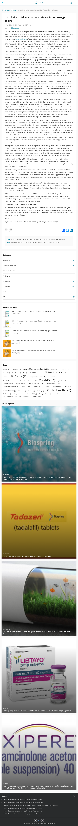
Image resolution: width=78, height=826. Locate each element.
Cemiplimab (33, 376)
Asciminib (6, 373)
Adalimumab (55, 369)
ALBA (4, 292)
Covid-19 (47, 380)
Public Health (14, 28)
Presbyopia (40, 391)
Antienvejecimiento (9, 266)
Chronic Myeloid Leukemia (47, 376)
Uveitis (18, 396)
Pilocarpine (22, 391)
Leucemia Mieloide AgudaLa (11, 386)
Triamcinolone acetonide (61, 394)
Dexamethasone (8, 383)
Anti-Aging (6, 281)
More (75, 796)
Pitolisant (31, 391)
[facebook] (35, 820)
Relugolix (17, 394)
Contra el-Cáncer (9, 271)
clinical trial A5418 (21, 39)
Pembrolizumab (9, 391)
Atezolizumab (16, 373)
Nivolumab (57, 386)
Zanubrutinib (37, 396)
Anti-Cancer (7, 276)
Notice (67, 386)
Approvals (6, 286)
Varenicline (26, 396)
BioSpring (19, 376)
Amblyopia (65, 369)
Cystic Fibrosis (62, 381)
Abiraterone (17, 369)
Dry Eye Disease (34, 383)
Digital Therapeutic (21, 383)
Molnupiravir (46, 386)
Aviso (25, 373)
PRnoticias (6, 260)
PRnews (5, 297)
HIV (43, 383)
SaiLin (34, 394)
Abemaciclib (7, 369)
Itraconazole (51, 383)
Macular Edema (26, 386)
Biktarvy (6, 376)
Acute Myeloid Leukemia (36, 369)
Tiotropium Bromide (45, 394)
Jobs (59, 383)
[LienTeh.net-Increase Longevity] (39, 3)
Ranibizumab (7, 394)
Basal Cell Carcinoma (36, 373)
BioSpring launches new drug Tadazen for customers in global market (35, 242)
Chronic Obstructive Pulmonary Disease (14, 381)
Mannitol (37, 386)
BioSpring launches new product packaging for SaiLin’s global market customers (38, 239)
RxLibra (25, 394)
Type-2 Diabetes (8, 396)
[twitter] (39, 820)
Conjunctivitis (32, 381)
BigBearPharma (56, 372)
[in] (42, 820)
